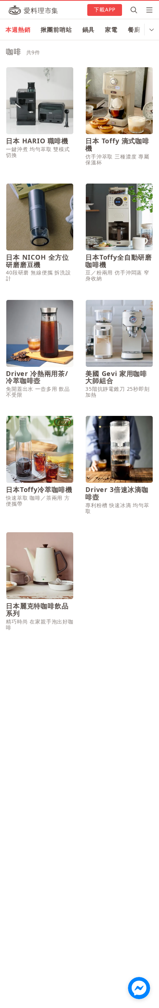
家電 (111, 29)
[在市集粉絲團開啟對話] (139, 988)
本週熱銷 (18, 29)
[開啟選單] (147, 10)
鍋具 (88, 29)
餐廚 (134, 29)
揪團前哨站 (56, 29)
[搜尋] (134, 10)
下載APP (105, 9)
